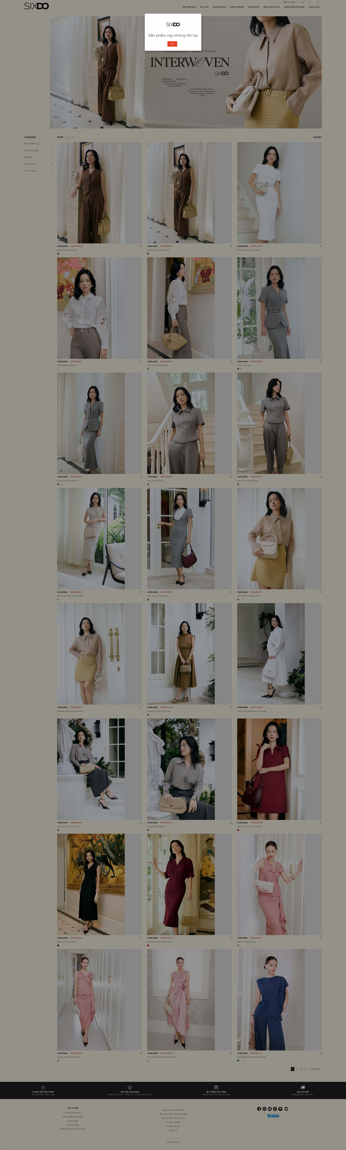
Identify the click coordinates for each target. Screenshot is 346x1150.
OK (172, 44)
